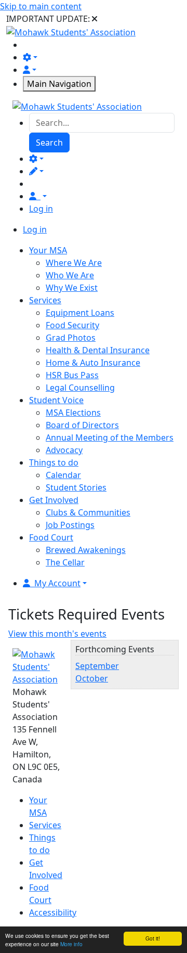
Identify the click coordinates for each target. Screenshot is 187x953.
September (97, 666)
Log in (41, 208)
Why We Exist (72, 287)
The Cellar (65, 562)
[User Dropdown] (38, 196)
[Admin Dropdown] (36, 158)
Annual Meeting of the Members (109, 437)
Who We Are (70, 275)
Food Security (72, 325)
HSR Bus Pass (72, 375)
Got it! (152, 938)
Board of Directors (82, 425)
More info (71, 944)
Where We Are (74, 262)
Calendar (63, 475)
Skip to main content (41, 6)
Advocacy (64, 450)
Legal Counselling (80, 387)
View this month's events (57, 633)
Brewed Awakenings (86, 550)
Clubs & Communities (88, 512)
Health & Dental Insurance (98, 350)
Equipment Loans (80, 312)
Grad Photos (71, 337)
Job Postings (70, 525)
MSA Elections (73, 412)
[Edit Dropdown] (36, 171)
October (91, 678)
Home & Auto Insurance (93, 362)
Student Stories (76, 487)
